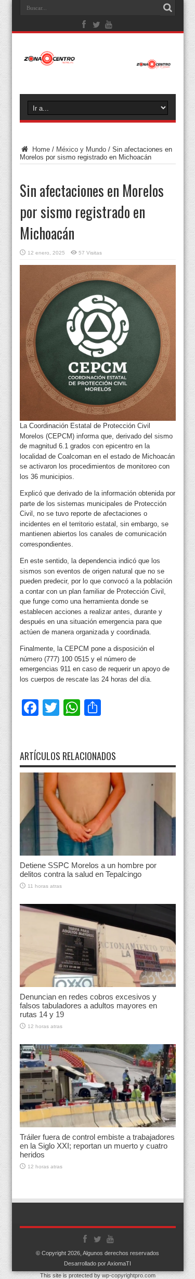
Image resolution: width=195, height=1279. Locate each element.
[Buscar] (168, 8)
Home (40, 149)
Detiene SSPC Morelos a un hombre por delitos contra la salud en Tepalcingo (88, 869)
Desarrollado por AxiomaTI (97, 1263)
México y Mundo (81, 149)
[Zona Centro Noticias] (98, 63)
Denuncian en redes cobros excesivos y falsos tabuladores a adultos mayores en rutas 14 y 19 (88, 1005)
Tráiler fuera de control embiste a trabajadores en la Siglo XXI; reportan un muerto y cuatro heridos (97, 1146)
